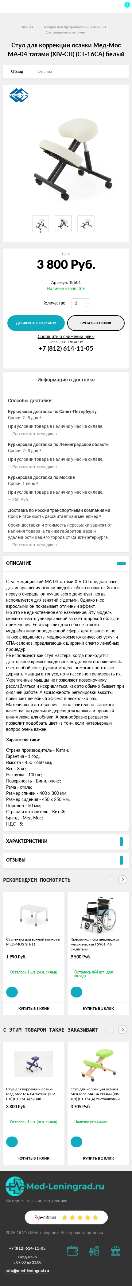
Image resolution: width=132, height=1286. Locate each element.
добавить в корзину (36, 323)
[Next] (122, 879)
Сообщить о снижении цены (66, 337)
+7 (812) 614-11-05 (66, 349)
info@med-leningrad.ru (27, 1271)
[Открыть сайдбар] (7, 6)
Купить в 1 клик (95, 323)
